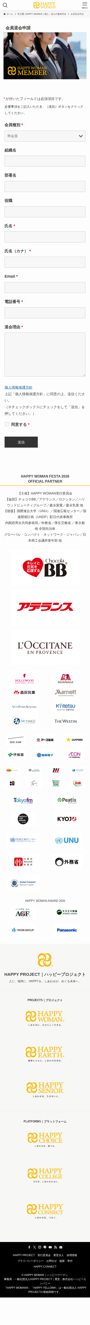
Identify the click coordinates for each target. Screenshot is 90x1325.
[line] (45, 1247)
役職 (8, 200)
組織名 (10, 150)
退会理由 (14, 327)
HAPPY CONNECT (45, 1266)
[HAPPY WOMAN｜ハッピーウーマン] (45, 5)
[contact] (61, 1247)
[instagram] (40, 1247)
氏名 (10, 226)
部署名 (10, 175)
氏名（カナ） (18, 251)
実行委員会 (44, 1255)
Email (11, 276)
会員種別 (14, 125)
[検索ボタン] (5, 5)
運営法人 (58, 1255)
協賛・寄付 (66, 1260)
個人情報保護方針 (19, 387)
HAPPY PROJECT (24, 1255)
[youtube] (50, 1247)
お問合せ (51, 1260)
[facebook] (29, 1247)
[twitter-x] (34, 1247)
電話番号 (14, 301)
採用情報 (72, 1255)
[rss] (55, 1247)
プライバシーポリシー (30, 1260)
